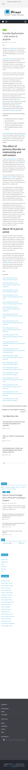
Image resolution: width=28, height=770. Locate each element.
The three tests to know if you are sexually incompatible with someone (14, 423)
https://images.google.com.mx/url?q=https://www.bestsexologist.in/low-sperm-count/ (13, 379)
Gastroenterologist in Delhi (7, 602)
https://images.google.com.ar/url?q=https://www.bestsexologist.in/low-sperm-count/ (13, 296)
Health (4, 29)
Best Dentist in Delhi (6, 604)
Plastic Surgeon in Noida (6, 614)
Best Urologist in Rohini (6, 599)
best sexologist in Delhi (12, 110)
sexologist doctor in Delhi (9, 176)
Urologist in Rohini (5, 611)
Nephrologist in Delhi (6, 597)
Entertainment (5, 708)
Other (8, 492)
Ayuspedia (3, 569)
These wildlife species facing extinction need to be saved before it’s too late (13, 524)
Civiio (2, 571)
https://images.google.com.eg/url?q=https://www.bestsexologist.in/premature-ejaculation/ (13, 357)
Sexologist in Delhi (5, 581)
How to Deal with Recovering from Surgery (15, 406)
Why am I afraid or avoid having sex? (13, 437)
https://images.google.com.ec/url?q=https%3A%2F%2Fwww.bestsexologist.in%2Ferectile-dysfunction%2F (14, 350)
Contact (3, 729)
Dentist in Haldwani (5, 607)
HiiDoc (2, 564)
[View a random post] (25, 21)
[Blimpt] (3, 21)
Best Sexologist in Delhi (6, 626)
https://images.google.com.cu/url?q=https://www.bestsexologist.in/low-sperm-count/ (13, 336)
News (4, 492)
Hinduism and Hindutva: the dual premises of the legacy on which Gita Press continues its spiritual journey (13, 515)
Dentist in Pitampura (6, 588)
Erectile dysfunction (8, 58)
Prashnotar (3, 566)
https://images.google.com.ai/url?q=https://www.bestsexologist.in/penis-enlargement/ (12, 284)
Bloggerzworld (4, 562)
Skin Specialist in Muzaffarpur (8, 623)
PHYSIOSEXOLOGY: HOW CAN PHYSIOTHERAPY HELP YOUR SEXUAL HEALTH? (13, 450)
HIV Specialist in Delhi (6, 621)
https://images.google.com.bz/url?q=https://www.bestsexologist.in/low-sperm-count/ (13, 315)
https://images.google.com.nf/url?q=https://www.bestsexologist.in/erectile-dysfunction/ (12, 386)
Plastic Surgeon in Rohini (7, 583)
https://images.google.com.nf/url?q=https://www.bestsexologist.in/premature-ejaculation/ (13, 393)
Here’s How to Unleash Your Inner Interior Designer (12, 531)
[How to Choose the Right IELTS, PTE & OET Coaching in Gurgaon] (14, 488)
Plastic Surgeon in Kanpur (7, 585)
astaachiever (13, 503)
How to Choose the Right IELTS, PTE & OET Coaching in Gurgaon (13, 497)
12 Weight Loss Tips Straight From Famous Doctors (13, 410)
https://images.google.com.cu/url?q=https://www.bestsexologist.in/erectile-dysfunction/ (12, 329)
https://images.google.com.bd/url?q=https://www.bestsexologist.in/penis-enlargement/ (12, 308)
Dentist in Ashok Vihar (6, 590)
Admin (15, 42)
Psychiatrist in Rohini (6, 609)
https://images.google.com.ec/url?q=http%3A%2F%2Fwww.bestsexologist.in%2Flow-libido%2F (14, 343)
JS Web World (4, 559)
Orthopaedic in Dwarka (6, 595)
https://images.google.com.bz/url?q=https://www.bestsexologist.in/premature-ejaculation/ (13, 322)
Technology (4, 714)
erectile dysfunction (12, 48)
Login (2, 732)
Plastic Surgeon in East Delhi (7, 616)
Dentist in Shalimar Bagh (7, 592)
